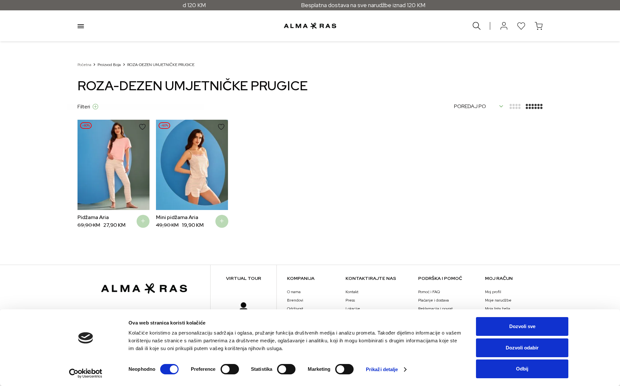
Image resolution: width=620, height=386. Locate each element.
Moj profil (493, 291)
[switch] (230, 369)
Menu (81, 25)
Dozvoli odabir (522, 347)
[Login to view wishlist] (521, 26)
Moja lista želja (497, 308)
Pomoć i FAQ (429, 291)
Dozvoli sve (522, 326)
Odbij (522, 368)
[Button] (504, 26)
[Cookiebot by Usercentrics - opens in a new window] (85, 373)
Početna (84, 64)
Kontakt (352, 291)
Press (350, 300)
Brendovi (295, 300)
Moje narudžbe (498, 300)
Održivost (295, 308)
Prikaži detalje (382, 369)
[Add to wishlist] (142, 127)
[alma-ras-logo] (310, 26)
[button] (87, 165)
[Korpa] (538, 26)
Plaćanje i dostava (433, 300)
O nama (294, 291)
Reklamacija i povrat (435, 308)
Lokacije (353, 308)
